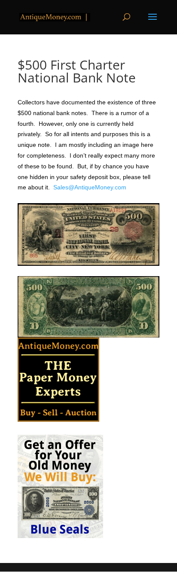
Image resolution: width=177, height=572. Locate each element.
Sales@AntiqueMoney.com (89, 187)
